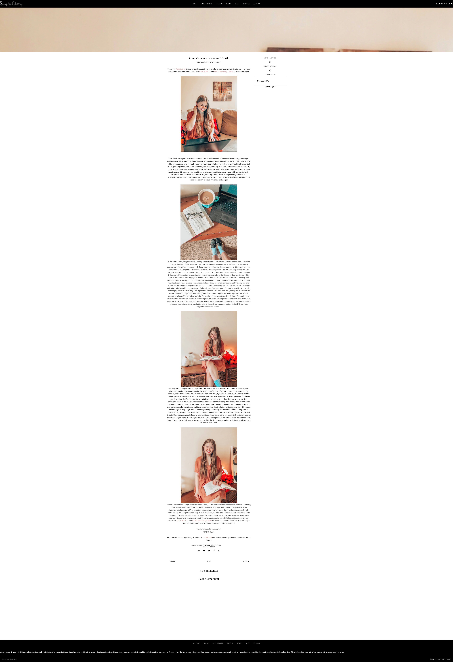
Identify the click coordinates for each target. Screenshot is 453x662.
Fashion (219, 4)
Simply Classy (12, 659)
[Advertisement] (270, 124)
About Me (246, 4)
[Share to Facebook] (214, 550)
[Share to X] (209, 550)
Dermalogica (270, 87)
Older (245, 561)
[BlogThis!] (204, 550)
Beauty (228, 4)
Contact (257, 4)
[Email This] (199, 550)
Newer (172, 561)
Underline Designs (444, 659)
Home (195, 4)
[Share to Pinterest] (219, 550)
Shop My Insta (206, 4)
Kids (236, 4)
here (198, 652)
